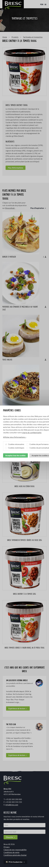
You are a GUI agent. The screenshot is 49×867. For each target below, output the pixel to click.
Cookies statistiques (16, 448)
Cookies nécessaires (16, 444)
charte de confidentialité (31, 432)
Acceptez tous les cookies (15, 455)
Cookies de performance (39, 444)
